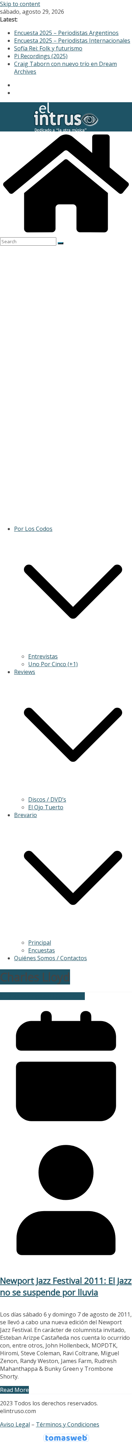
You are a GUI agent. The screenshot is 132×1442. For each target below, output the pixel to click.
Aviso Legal (15, 1424)
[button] (73, 648)
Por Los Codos (33, 529)
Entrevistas (43, 656)
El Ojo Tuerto (45, 807)
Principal (39, 942)
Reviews (24, 672)
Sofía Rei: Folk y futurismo (48, 48)
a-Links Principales (25, 996)
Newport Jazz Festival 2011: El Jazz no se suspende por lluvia (66, 1286)
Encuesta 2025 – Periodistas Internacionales (72, 40)
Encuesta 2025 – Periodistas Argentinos (66, 33)
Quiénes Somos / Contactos (50, 958)
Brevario (25, 815)
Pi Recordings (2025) (41, 56)
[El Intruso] (66, 233)
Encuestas (41, 950)
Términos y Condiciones (67, 1424)
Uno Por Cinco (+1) (53, 664)
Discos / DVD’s (47, 799)
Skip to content (20, 4)
